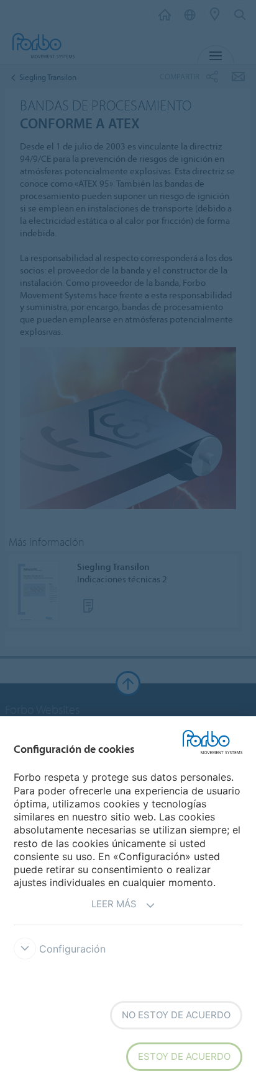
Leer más (114, 904)
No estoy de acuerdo (176, 1015)
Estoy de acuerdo (184, 1056)
